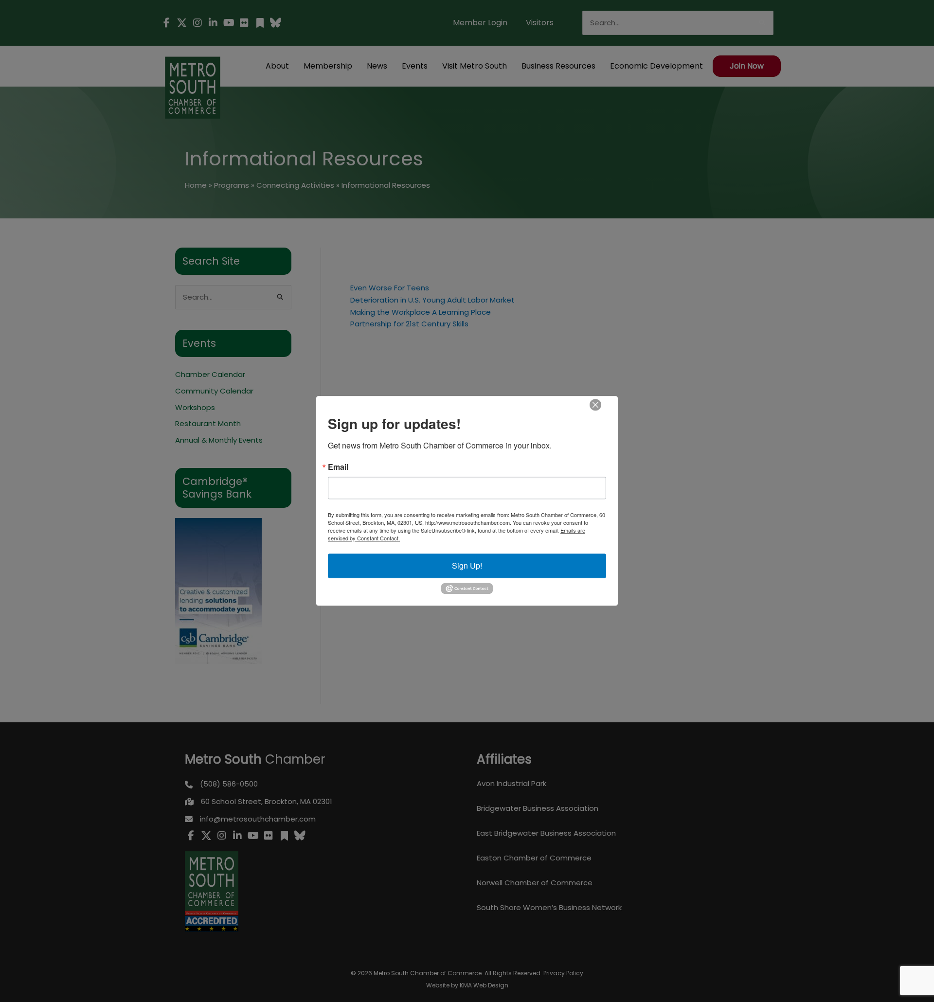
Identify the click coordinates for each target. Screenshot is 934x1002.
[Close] (595, 405)
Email (338, 467)
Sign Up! (467, 565)
